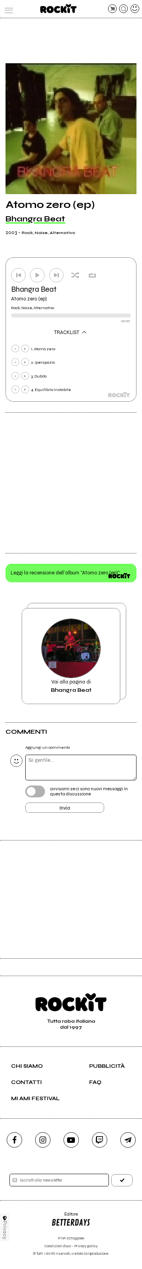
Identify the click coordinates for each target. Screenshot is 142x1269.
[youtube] (71, 1140)
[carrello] (112, 8)
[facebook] (14, 1140)
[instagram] (42, 1140)
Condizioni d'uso (58, 1246)
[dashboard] (135, 8)
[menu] (7, 8)
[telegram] (128, 1140)
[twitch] (99, 1140)
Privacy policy (86, 1246)
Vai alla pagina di (71, 686)
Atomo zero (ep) (29, 299)
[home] (58, 8)
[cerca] (123, 8)
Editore (64, 1217)
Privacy (5, 1230)
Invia (65, 808)
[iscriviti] (122, 1180)
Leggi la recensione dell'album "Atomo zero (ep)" (65, 573)
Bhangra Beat (35, 218)
